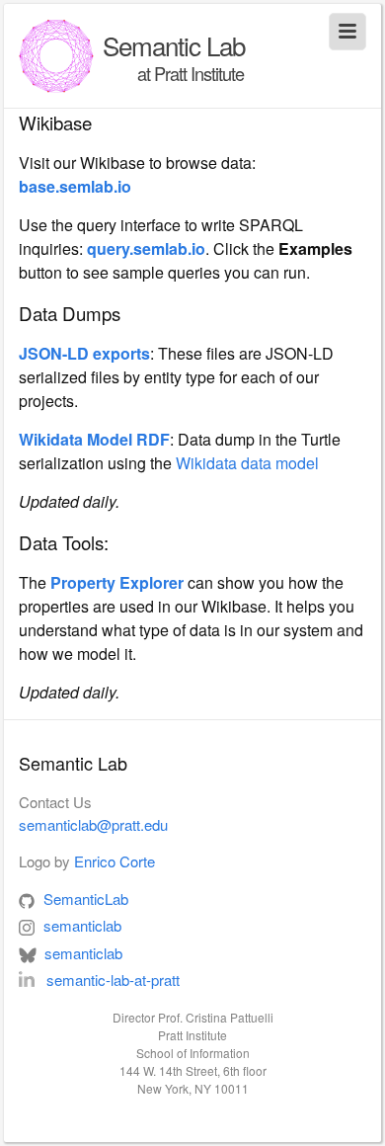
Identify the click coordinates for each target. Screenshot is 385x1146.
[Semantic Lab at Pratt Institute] (56, 56)
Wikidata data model (247, 462)
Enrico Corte (114, 861)
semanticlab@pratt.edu (93, 824)
